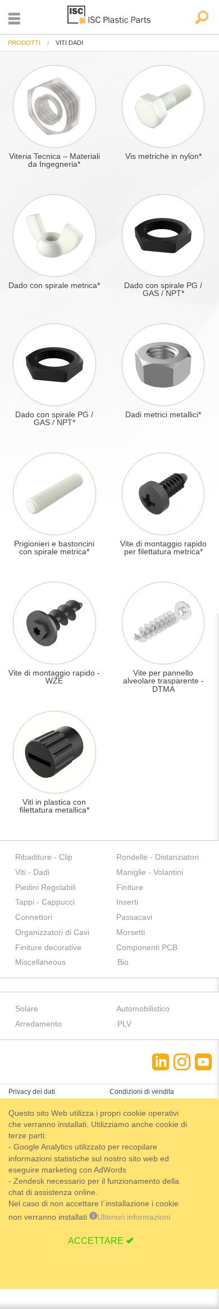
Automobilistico (143, 1008)
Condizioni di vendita (142, 1092)
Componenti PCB (146, 947)
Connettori (33, 917)
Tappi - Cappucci (45, 901)
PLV (124, 1023)
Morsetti (130, 932)
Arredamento (38, 1023)
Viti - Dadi (32, 872)
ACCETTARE (96, 1241)
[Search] (201, 18)
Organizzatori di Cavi (52, 932)
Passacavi (134, 917)
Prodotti (24, 42)
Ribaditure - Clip (43, 856)
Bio (123, 961)
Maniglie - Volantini (149, 872)
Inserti (127, 901)
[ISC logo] (109, 16)
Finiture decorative (48, 947)
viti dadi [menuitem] (69, 43)
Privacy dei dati (31, 1092)
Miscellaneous (40, 961)
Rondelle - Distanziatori (157, 856)
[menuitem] (24, 43)
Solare (26, 1008)
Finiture (129, 887)
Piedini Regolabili (45, 887)
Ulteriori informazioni (133, 1216)
